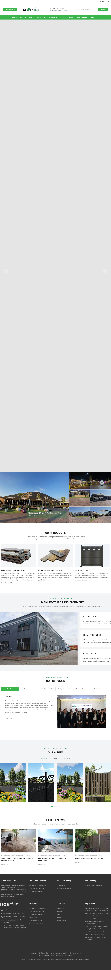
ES (105, 2)
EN (100, 2)
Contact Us (94, 17)
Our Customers (26, 17)
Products (52, 17)
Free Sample (82, 17)
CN (108, 2)
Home (14, 17)
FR (103, 2)
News (71, 17)
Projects (63, 17)
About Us (40, 17)
